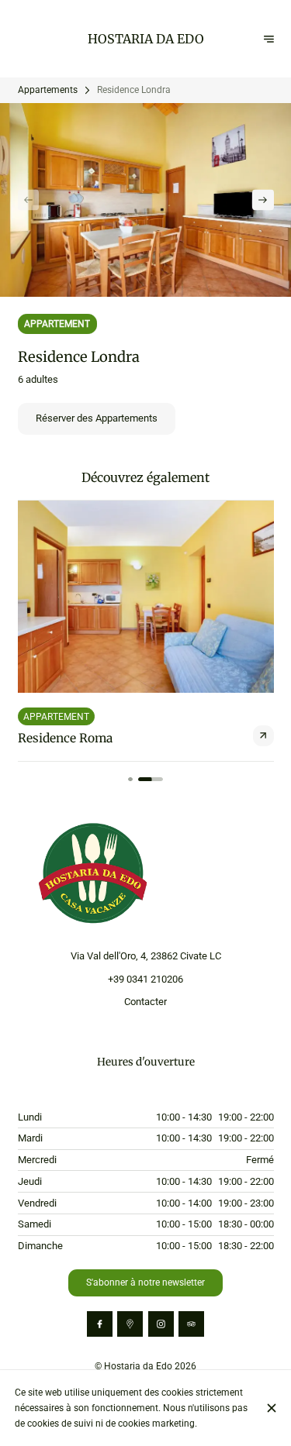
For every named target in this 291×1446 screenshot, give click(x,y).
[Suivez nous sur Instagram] (161, 1324)
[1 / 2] (130, 779)
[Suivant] (262, 199)
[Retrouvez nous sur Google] (130, 1324)
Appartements (48, 89)
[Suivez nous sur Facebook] (100, 1324)
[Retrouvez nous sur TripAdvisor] (191, 1324)
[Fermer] (271, 1408)
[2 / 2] (150, 779)
